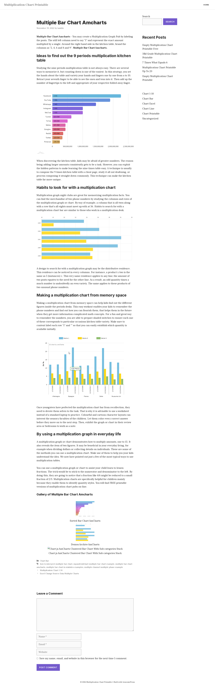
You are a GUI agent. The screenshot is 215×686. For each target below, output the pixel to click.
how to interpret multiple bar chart (56, 564)
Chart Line (148, 108)
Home (206, 5)
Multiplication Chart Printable (26, 5)
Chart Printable (151, 113)
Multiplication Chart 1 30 (51, 570)
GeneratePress (129, 682)
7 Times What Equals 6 (154, 62)
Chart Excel (148, 103)
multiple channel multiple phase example (103, 567)
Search (146, 16)
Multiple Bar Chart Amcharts (53, 36)
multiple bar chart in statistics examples (64, 567)
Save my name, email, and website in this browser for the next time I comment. (83, 658)
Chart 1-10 (148, 93)
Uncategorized (150, 118)
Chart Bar (44, 560)
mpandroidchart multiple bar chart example (93, 564)
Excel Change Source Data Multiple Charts (59, 573)
